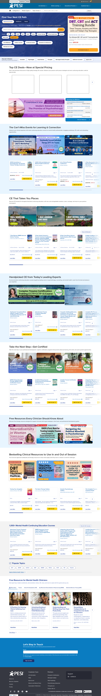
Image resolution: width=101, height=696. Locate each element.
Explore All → (14, 37)
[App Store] (78, 691)
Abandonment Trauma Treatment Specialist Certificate (41, 313)
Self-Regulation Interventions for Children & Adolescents (78, 106)
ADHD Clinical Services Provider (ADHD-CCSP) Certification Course (16, 381)
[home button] (10, 11)
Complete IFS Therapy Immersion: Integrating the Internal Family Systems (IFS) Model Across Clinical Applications (93, 314)
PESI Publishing (51, 680)
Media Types (25, 11)
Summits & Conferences (45, 42)
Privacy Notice (28, 656)
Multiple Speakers (38, 165)
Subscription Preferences (34, 686)
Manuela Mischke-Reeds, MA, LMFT (67, 492)
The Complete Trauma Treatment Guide (91, 489)
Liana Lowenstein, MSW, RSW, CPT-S (42, 490)
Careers (11, 684)
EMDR (17, 34)
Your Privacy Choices (73, 695)
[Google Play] (88, 691)
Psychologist (31, 59)
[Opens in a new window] (36, 108)
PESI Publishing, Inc (89, 492)
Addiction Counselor (78, 59)
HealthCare (22, 1)
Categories (16, 11)
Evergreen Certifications (53, 675)
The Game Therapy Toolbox (42, 489)
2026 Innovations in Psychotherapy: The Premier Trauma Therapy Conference (17, 163)
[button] (9, 82)
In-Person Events (30, 42)
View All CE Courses (85, 526)
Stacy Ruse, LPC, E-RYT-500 (65, 240)
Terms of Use (53, 695)
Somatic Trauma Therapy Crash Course (75, 110)
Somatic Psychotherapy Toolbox (66, 489)
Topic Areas (36, 11)
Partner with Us (51, 688)
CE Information (32, 675)
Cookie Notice (80, 695)
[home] (16, 5)
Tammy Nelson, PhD (89, 387)
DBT (23, 34)
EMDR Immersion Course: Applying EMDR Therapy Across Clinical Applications (42, 531)
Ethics (33, 34)
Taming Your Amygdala (16, 489)
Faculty (11, 687)
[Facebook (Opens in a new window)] (11, 691)
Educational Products (70, 6)
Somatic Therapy (41, 34)
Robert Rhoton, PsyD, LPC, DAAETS (42, 384)
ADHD (28, 34)
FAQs (29, 678)
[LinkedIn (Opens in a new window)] (18, 691)
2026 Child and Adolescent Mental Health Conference (42, 162)
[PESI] (16, 674)
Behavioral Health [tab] (8, 21)
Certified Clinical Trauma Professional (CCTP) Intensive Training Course (43, 381)
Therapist (50, 59)
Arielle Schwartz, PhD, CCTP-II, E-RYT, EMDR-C (44, 244)
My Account (31, 680)
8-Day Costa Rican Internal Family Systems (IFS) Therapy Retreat (68, 237)
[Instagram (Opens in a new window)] (14, 691)
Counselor (22, 59)
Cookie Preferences (88, 695)
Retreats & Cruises (8, 46)
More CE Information (26, 175)
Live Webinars (7, 42)
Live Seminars (42, 6)
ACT (13, 34)
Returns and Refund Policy (34, 683)
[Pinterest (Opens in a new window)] (22, 691)
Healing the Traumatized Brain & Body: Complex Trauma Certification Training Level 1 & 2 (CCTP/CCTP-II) (18, 314)
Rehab (27, 1)
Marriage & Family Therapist (62, 59)
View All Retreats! (86, 232)
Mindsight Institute (52, 678)
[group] (12, 588)
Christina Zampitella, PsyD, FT (91, 242)
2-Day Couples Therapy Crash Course (75, 115)
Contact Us (73, 676)
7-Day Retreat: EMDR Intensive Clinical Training (18, 236)
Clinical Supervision (52, 34)
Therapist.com (51, 686)
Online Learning (55, 6)
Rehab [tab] (26, 21)
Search (89, 10)
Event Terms (59, 695)
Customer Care (85, 6)
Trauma (61, 34)
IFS (8, 34)
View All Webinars (81, 119)
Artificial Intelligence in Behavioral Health (75, 102)
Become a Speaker (13, 681)
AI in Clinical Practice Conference (66, 162)
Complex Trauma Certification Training (68, 380)
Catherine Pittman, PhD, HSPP (16, 490)
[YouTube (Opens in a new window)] (26, 691)
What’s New (5, 37)
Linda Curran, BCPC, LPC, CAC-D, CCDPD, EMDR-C (20, 238)
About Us (11, 679)
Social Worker (41, 59)
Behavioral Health (14, 1)
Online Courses (18, 42)
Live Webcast (96, 179)
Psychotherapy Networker (54, 683)
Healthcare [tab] (18, 21)
